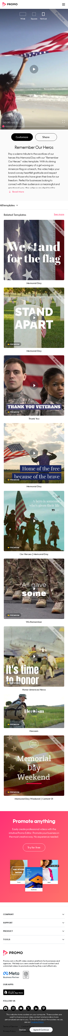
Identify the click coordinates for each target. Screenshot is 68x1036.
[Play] (34, 69)
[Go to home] (11, 4)
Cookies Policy (37, 1022)
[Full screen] (63, 121)
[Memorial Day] (34, 250)
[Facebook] (11, 975)
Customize (22, 137)
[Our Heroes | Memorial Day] (34, 521)
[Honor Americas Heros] (34, 656)
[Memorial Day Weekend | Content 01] (34, 765)
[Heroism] (34, 711)
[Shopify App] (34, 992)
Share (46, 137)
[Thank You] (34, 385)
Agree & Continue (41, 1030)
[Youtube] (20, 1008)
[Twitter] (28, 1008)
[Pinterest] (43, 1008)
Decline (22, 1030)
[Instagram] (26, 975)
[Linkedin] (36, 1008)
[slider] (3, 126)
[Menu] (63, 4)
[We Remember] (34, 589)
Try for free (34, 847)
